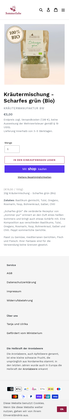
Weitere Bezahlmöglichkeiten (34, 177)
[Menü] (63, 10)
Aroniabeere (30, 369)
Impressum (14, 291)
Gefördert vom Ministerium (24, 333)
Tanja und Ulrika (17, 324)
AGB (9, 273)
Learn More (39, 415)
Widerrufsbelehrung (20, 300)
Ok (61, 409)
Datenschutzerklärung (21, 282)
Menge (8, 142)
